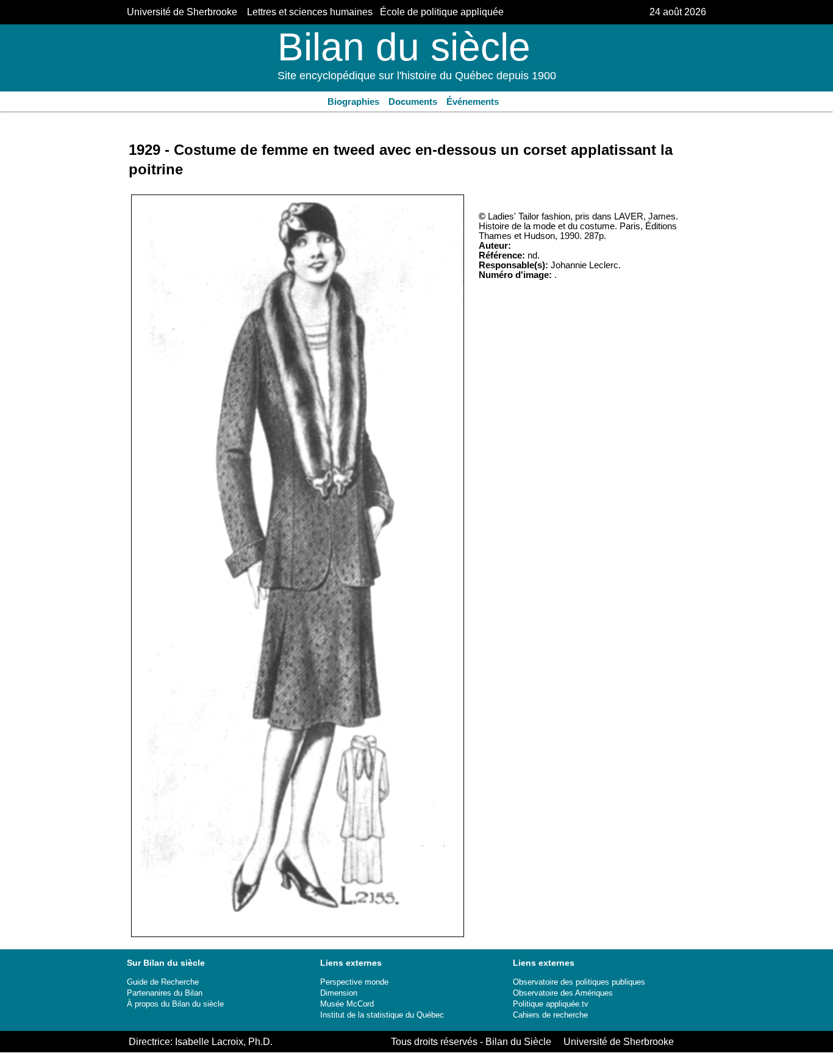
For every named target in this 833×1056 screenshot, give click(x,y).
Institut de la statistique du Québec (382, 1014)
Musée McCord (347, 1003)
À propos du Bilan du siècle (175, 1003)
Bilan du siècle (404, 47)
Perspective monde (354, 981)
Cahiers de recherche (550, 1014)
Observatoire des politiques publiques (579, 981)
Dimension (338, 992)
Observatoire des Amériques (563, 992)
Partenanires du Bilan (164, 992)
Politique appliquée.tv (550, 1003)
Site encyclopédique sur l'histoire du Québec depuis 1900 (416, 76)
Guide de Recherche (163, 981)
